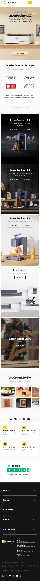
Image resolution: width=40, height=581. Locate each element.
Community (8, 510)
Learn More (14, 129)
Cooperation (9, 529)
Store (29, 2)
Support (6, 500)
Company (7, 520)
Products (7, 490)
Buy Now (27, 129)
